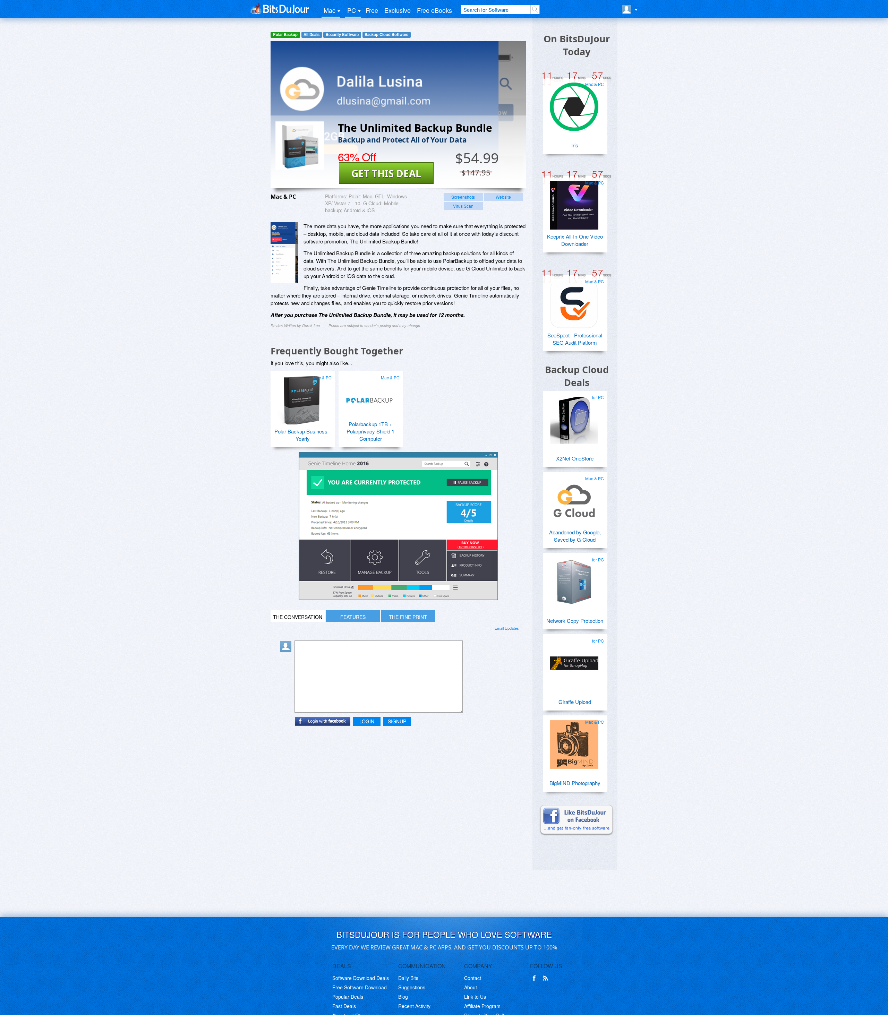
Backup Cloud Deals (577, 376)
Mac (329, 10)
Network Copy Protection (574, 620)
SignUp (397, 721)
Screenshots (463, 197)
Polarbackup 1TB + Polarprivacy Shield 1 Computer (370, 431)
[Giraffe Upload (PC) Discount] (574, 660)
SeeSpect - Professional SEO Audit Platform (574, 339)
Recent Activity (414, 1006)
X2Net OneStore (575, 458)
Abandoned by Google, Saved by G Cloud (575, 535)
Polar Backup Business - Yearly (302, 435)
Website (503, 197)
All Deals (311, 34)
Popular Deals (347, 996)
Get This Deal (386, 173)
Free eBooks (434, 10)
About (470, 987)
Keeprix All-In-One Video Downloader (575, 240)
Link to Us (475, 996)
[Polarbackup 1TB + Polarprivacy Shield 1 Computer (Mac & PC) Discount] (370, 397)
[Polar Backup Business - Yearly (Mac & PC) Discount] (302, 397)
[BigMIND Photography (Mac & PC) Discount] (574, 741)
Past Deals (344, 1006)
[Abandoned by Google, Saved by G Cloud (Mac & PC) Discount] (574, 498)
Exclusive (397, 10)
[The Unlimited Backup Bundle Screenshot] (284, 252)
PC (351, 10)
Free (372, 10)
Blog (403, 996)
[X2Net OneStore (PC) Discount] (574, 417)
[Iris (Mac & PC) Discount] (574, 104)
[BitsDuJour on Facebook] (535, 978)
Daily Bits (408, 977)
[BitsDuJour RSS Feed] (546, 978)
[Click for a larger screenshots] (398, 597)
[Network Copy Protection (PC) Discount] (574, 579)
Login (366, 721)
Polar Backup (285, 34)
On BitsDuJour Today (577, 45)
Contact (472, 977)
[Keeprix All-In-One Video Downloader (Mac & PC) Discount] (574, 202)
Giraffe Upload (574, 701)
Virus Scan (463, 206)
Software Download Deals (360, 977)
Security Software (342, 34)
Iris (574, 145)
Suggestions (411, 987)
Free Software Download (359, 987)
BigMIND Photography (574, 782)
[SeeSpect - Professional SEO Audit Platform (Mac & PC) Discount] (574, 301)
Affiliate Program (482, 1006)
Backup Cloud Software (386, 34)
